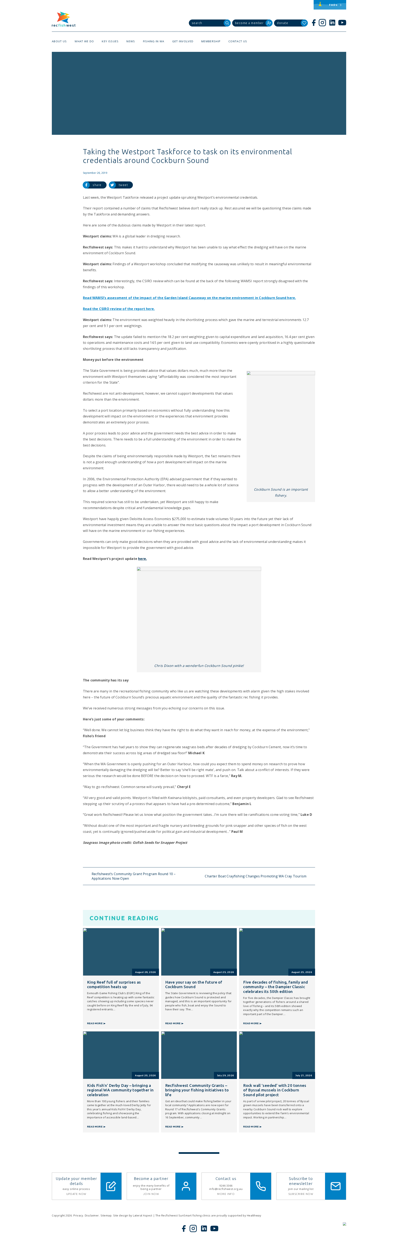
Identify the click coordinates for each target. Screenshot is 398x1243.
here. (142, 558)
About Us (59, 41)
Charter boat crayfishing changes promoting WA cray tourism (255, 876)
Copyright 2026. (62, 1215)
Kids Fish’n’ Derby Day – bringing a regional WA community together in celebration (120, 1090)
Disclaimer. (92, 1215)
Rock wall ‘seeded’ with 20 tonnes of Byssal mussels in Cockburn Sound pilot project (274, 1090)
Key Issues (110, 41)
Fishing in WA (153, 41)
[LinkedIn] (332, 23)
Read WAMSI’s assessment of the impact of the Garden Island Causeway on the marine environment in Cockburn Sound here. (189, 298)
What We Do (84, 41)
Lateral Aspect (142, 1215)
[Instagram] (322, 23)
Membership (211, 41)
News (130, 41)
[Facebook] (314, 23)
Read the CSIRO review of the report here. (119, 308)
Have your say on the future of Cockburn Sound (193, 984)
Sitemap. (106, 1215)
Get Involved (183, 41)
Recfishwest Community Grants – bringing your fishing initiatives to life (197, 1090)
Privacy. (78, 1215)
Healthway (254, 1215)
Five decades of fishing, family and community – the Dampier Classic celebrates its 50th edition (275, 987)
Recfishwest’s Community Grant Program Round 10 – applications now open (134, 876)
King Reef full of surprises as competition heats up (114, 984)
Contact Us (237, 41)
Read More (95, 1023)
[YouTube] (342, 23)
